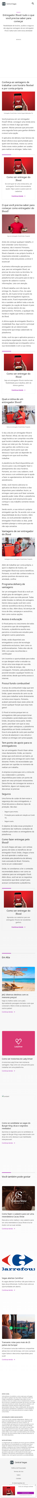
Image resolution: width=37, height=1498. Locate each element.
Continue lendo (17, 196)
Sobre (18, 1475)
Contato (18, 1478)
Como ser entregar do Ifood (18, 178)
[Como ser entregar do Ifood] (18, 165)
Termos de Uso (18, 1471)
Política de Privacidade (18, 1468)
